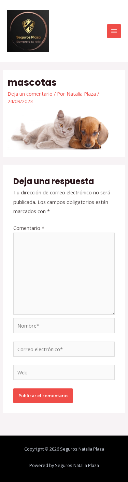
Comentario (28, 227)
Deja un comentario (30, 93)
